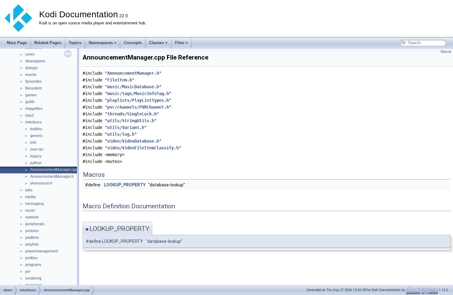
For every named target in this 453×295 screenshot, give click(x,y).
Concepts (133, 42)
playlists (32, 244)
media (30, 197)
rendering (33, 278)
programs (33, 265)
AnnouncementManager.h (52, 176)
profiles (31, 258)
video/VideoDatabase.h (133, 141)
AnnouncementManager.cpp (54, 170)
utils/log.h (120, 134)
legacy (35, 156)
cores (30, 54)
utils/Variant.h (125, 127)
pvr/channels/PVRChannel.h (138, 107)
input (29, 115)
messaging (34, 204)
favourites (33, 81)
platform (32, 237)
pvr (28, 271)
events (30, 75)
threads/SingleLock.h (132, 113)
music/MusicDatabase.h (133, 86)
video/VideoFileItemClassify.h (143, 147)
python (36, 163)
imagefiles (34, 108)
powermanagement (41, 251)
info (33, 142)
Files (179, 42)
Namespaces (101, 42)
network (32, 217)
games (31, 95)
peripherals (34, 224)
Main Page (17, 42)
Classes (156, 42)
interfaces (33, 122)
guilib (30, 102)
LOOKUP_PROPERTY (124, 184)
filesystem (33, 88)
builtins (36, 129)
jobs (28, 190)
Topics (75, 42)
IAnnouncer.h (41, 183)
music (30, 210)
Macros (446, 52)
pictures (32, 231)
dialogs (31, 68)
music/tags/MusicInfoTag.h (138, 93)
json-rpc (37, 149)
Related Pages (47, 42)
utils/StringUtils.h (130, 120)
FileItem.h (119, 79)
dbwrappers (35, 61)
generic (36, 136)
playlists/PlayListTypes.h (138, 100)
